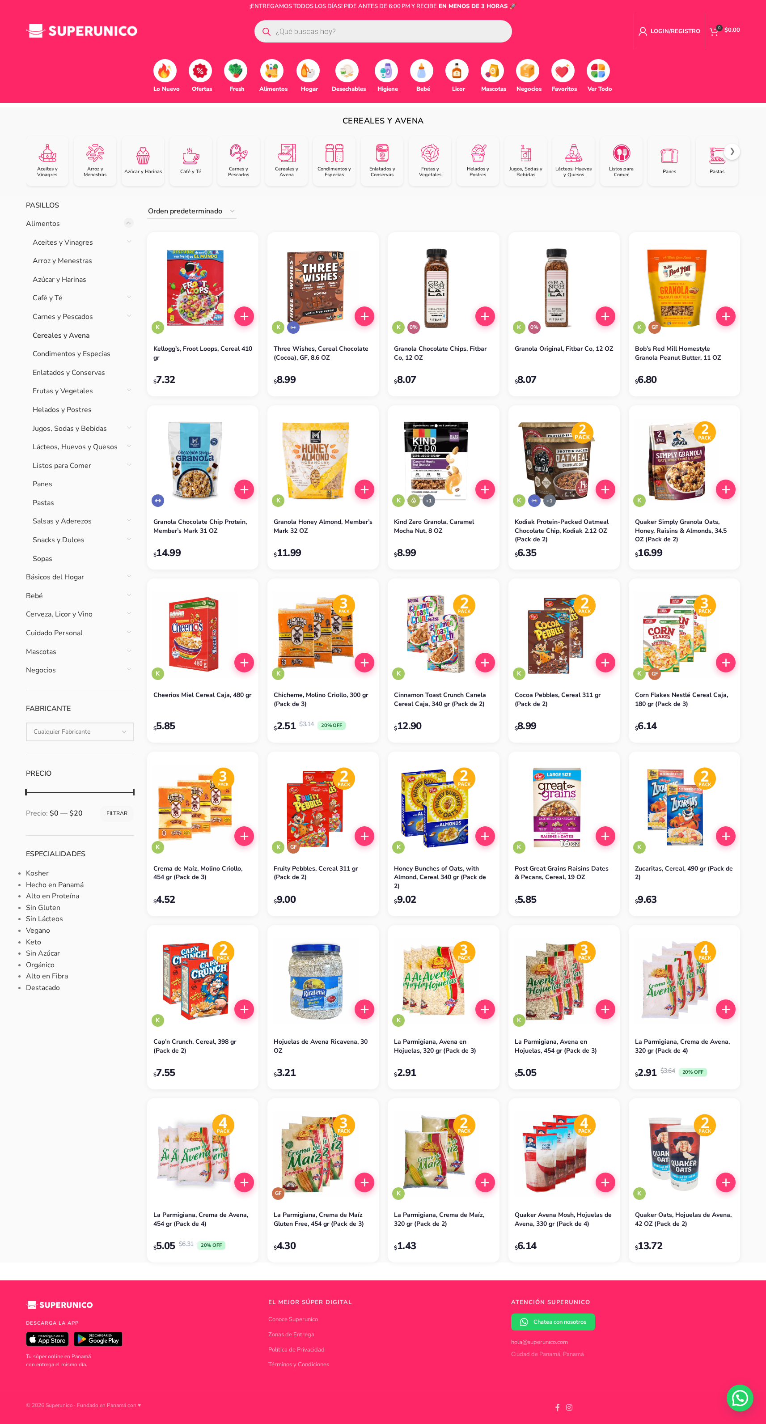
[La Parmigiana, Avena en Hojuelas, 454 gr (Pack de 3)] (564, 981)
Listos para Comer (62, 466)
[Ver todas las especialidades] (429, 500)
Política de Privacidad (296, 1350)
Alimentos (43, 224)
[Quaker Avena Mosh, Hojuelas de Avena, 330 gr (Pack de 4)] (564, 1154)
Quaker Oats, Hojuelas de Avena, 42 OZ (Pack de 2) (683, 1219)
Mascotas (41, 652)
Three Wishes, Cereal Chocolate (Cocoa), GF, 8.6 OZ (321, 353)
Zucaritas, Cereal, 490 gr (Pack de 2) (684, 873)
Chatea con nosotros (559, 1322)
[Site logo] (82, 31)
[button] (244, 316)
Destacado (43, 988)
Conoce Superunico (293, 1319)
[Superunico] (59, 1308)
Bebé (34, 596)
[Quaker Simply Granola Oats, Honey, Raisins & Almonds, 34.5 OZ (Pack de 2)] (684, 461)
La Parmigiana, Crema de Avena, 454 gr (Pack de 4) (200, 1219)
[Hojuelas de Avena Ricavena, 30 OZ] (323, 981)
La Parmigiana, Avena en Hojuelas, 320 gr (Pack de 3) (435, 1046)
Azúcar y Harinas (59, 280)
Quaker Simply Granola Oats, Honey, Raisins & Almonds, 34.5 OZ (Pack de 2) (681, 531)
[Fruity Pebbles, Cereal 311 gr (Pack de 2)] (323, 807)
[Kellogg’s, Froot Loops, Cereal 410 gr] (202, 288)
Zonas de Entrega (291, 1334)
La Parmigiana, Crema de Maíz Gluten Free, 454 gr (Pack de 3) (319, 1219)
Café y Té (48, 298)
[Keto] (413, 500)
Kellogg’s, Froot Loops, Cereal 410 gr (202, 353)
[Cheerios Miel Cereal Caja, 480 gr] (202, 634)
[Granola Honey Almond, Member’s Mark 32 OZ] (323, 461)
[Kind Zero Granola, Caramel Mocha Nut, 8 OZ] (443, 461)
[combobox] (80, 732)
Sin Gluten (43, 908)
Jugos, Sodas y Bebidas (70, 429)
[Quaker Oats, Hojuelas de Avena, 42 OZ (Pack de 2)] (684, 1154)
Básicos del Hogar (55, 577)
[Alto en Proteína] (293, 327)
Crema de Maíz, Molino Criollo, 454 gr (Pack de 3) (197, 873)
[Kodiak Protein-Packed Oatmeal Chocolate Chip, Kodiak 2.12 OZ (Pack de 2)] (564, 461)
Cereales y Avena (61, 335)
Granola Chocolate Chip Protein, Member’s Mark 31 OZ (200, 526)
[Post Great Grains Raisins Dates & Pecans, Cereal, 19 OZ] (564, 807)
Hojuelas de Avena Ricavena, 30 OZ (321, 1046)
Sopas (42, 559)
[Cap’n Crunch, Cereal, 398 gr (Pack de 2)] (202, 981)
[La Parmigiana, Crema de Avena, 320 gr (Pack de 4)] (684, 981)
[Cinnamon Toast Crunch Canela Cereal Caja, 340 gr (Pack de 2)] (443, 634)
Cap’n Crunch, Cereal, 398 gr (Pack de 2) (194, 1046)
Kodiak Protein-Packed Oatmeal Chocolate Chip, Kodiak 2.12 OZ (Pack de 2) (562, 531)
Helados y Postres (62, 410)
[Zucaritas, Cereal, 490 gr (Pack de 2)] (684, 807)
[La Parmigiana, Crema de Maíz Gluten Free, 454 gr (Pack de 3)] (323, 1154)
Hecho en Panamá (55, 885)
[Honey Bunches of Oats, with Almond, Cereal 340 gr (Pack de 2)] (443, 807)
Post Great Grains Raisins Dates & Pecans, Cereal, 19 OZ (562, 873)
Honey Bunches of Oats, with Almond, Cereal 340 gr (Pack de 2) (440, 877)
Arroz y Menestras (62, 261)
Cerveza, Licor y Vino (59, 614)
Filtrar (116, 813)
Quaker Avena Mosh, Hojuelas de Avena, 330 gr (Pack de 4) (563, 1219)
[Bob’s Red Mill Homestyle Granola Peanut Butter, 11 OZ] (684, 288)
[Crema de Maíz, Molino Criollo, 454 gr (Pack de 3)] (202, 807)
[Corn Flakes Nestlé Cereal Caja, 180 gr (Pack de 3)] (684, 634)
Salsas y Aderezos (62, 521)
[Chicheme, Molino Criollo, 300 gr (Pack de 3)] (323, 634)
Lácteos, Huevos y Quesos (75, 447)
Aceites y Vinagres (63, 242)
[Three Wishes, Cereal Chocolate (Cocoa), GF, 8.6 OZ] (323, 288)
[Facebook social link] (557, 1408)
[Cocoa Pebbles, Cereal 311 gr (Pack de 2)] (564, 634)
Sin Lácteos (44, 919)
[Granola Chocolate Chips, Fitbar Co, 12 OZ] (443, 288)
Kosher (37, 873)
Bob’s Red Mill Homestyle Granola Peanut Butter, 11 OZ (678, 353)
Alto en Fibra (47, 976)
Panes (42, 484)
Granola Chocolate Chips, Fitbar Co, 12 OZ (440, 353)
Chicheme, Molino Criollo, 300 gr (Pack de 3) (321, 699)
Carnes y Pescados (63, 317)
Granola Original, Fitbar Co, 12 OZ (564, 348)
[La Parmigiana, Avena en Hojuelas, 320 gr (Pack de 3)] (443, 981)
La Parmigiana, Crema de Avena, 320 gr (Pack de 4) (682, 1046)
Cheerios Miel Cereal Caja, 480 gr (202, 695)
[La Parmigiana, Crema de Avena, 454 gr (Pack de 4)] (202, 1154)
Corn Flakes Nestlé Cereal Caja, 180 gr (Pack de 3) (681, 699)
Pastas (43, 503)
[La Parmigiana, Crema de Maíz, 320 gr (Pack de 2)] (443, 1154)
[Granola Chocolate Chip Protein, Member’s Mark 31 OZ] (202, 461)
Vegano (38, 930)
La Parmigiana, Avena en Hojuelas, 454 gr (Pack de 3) (556, 1046)
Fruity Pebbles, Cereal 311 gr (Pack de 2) (316, 873)
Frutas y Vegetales (63, 391)
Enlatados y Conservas (69, 373)
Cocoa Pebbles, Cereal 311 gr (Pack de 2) (558, 699)
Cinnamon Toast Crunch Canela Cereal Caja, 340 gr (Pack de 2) (440, 699)
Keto (33, 942)
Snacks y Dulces (59, 540)
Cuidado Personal (54, 633)
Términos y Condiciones (298, 1364)
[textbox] (80, 731)
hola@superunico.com (539, 1342)
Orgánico (40, 965)
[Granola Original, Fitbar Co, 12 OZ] (564, 288)
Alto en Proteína (52, 896)
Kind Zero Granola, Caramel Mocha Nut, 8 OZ (434, 526)
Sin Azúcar (43, 953)
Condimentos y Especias (71, 354)
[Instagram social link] (569, 1408)
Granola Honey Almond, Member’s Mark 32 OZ (323, 526)
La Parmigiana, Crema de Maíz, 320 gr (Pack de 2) (439, 1219)
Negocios (41, 670)
